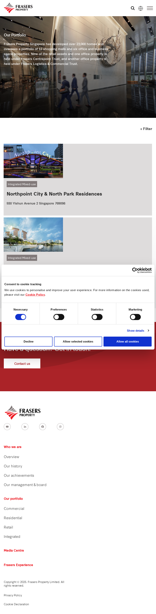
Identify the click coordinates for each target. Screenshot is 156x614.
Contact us (22, 363)
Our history (13, 466)
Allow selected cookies (78, 341)
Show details (135, 330)
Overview (11, 457)
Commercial (14, 509)
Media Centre (14, 550)
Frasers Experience (18, 565)
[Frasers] (16, 7)
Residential (13, 518)
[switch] (58, 317)
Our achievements (19, 476)
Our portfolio (13, 499)
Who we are (12, 447)
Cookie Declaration (16, 604)
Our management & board (25, 485)
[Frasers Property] (23, 412)
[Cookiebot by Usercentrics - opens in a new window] (135, 270)
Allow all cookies (127, 341)
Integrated (12, 537)
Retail (8, 527)
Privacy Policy (13, 595)
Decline (28, 341)
